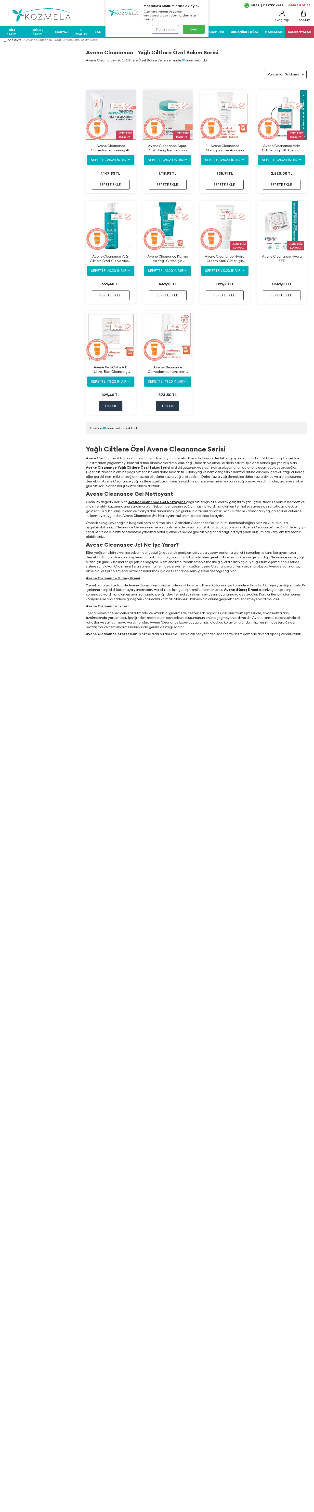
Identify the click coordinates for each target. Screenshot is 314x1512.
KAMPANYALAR (299, 32)
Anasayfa (15, 40)
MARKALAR (273, 32)
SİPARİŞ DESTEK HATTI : (280, 5)
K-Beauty (81, 32)
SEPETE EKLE (110, 184)
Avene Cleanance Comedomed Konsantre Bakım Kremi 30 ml (168, 369)
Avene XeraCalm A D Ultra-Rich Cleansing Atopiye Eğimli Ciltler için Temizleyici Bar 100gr (111, 369)
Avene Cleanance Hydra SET (282, 258)
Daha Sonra (165, 29)
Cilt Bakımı (12, 32)
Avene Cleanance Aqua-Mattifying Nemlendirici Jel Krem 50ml (168, 148)
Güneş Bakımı (38, 32)
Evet (194, 29)
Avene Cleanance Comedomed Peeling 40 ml (111, 148)
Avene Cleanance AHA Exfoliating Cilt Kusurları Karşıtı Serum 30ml (281, 148)
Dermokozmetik (211, 32)
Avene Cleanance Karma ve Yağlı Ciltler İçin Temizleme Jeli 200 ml (167, 258)
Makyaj (61, 32)
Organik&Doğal (245, 32)
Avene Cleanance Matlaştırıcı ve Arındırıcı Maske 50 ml (225, 148)
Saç (98, 32)
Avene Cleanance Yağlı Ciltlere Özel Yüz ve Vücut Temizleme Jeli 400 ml (111, 258)
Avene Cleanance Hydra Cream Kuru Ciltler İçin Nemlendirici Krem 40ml (225, 258)
